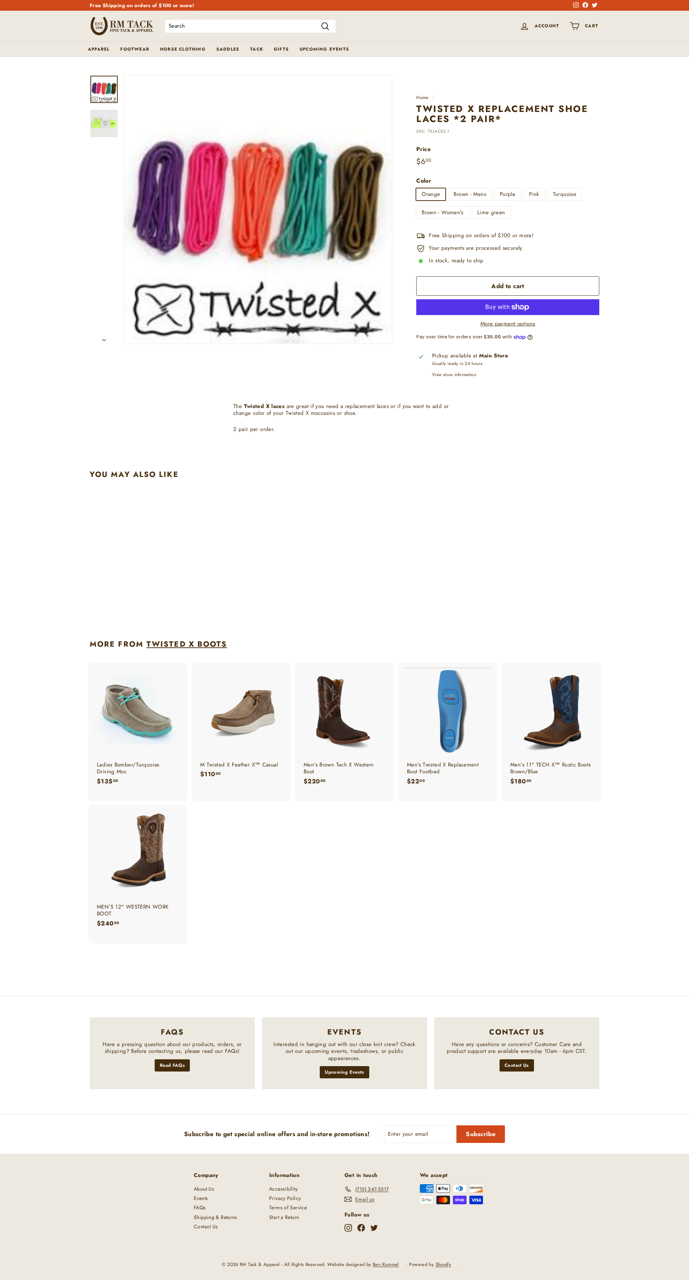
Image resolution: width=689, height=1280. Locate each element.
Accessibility (283, 1188)
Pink (534, 194)
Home (422, 97)
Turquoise (564, 194)
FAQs (200, 1207)
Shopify (443, 1264)
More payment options (508, 324)
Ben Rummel (386, 1264)
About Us (204, 1188)
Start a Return (284, 1217)
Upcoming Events (324, 49)
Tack (256, 49)
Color (423, 181)
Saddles (227, 49)
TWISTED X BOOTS (186, 644)
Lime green (491, 212)
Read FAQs (172, 1065)
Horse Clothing (183, 49)
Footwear (134, 49)
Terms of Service (288, 1207)
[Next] (104, 338)
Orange (431, 194)
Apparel (98, 49)
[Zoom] (258, 209)
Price (423, 149)
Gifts (281, 49)
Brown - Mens (470, 194)
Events (201, 1198)
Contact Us (517, 1065)
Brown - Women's (443, 212)
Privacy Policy (285, 1198)
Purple (507, 194)
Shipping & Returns (215, 1217)
